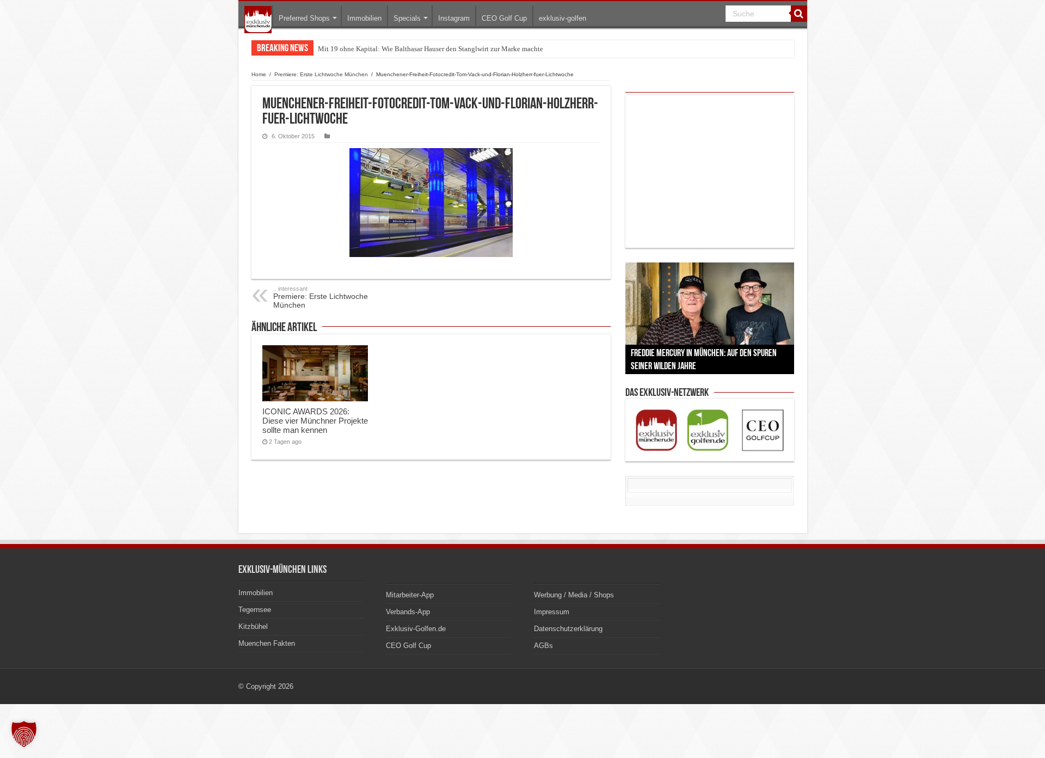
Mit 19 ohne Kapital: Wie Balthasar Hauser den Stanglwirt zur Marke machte (430, 49)
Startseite (258, 19)
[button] (24, 734)
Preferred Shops (304, 18)
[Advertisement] (709, 171)
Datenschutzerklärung (568, 629)
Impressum (551, 612)
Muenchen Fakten (266, 643)
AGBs (543, 645)
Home (258, 74)
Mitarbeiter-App (410, 595)
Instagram (454, 18)
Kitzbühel (253, 626)
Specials (407, 18)
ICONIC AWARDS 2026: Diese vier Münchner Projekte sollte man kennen (315, 421)
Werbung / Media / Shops (574, 595)
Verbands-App (408, 612)
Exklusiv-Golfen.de (416, 629)
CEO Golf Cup (504, 18)
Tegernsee (254, 610)
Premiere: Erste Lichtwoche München (321, 74)
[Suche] (799, 13)
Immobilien (364, 18)
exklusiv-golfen (562, 18)
